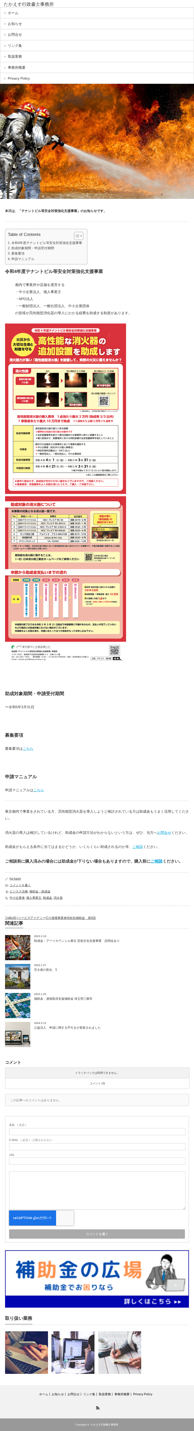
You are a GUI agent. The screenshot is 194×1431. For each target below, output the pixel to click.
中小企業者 (17, 898)
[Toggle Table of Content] (76, 236)
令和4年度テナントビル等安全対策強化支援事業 (46, 243)
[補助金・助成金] (73, 1352)
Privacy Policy (19, 78)
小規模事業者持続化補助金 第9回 (72, 918)
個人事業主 (33, 898)
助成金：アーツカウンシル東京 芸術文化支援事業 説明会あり (77, 941)
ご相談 (137, 847)
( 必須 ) (17, 1124)
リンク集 (15, 46)
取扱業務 (15, 56)
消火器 (58, 898)
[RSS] (97, 1407)
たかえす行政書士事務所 (104, 1424)
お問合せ (15, 34)
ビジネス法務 (19, 891)
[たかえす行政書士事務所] (42, 4)
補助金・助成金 (40, 891)
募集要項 (18, 253)
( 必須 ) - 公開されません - (31, 1139)
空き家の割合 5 (45, 970)
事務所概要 (17, 67)
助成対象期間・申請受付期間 (32, 248)
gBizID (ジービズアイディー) (26, 918)
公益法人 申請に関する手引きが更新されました (67, 1027)
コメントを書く (20, 885)
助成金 (47, 898)
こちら (28, 748)
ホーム (13, 13)
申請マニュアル (22, 259)
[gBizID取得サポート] (26, 1352)
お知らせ (15, 24)
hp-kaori (15, 878)
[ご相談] (119, 1352)
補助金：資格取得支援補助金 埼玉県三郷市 (63, 998)
